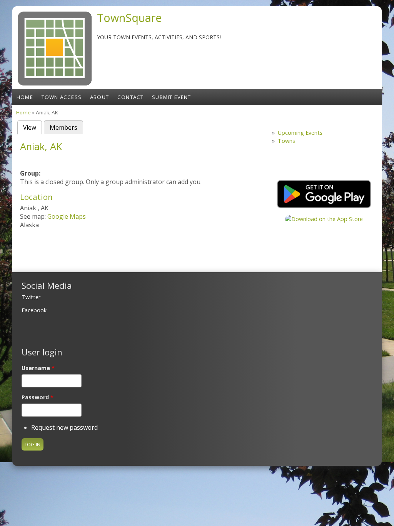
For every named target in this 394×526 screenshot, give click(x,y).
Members (63, 128)
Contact (130, 97)
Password (37, 397)
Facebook (34, 310)
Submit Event (171, 97)
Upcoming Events (300, 132)
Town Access (62, 97)
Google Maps (66, 216)
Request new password (64, 427)
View (32, 128)
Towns (286, 140)
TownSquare (129, 17)
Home (25, 97)
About (99, 97)
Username (38, 368)
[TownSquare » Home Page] (54, 84)
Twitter (31, 297)
